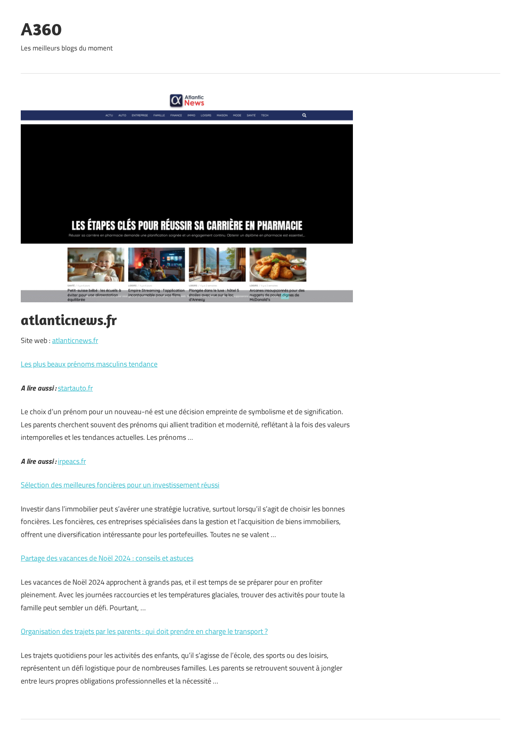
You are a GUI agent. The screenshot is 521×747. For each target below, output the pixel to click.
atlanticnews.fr (75, 340)
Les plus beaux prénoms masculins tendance (89, 363)
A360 (41, 29)
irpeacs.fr (72, 461)
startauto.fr (75, 387)
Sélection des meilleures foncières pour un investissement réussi (120, 484)
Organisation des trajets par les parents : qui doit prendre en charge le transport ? (144, 631)
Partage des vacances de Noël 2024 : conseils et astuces (107, 558)
